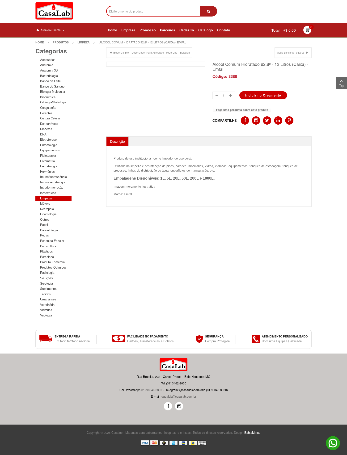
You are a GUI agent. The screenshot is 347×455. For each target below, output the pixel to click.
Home (39, 42)
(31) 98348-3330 (151, 390)
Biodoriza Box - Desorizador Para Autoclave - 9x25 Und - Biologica (151, 52)
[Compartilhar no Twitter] (267, 120)
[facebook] (168, 406)
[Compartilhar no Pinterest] (289, 120)
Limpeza (83, 42)
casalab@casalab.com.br (178, 396)
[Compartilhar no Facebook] (245, 120)
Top (341, 85)
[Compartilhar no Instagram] (256, 120)
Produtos (61, 42)
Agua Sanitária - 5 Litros (291, 52)
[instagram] (179, 406)
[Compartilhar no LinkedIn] (278, 120)
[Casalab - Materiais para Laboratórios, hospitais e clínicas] (54, 11)
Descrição (117, 141)
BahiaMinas (252, 432)
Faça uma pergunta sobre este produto (242, 110)
